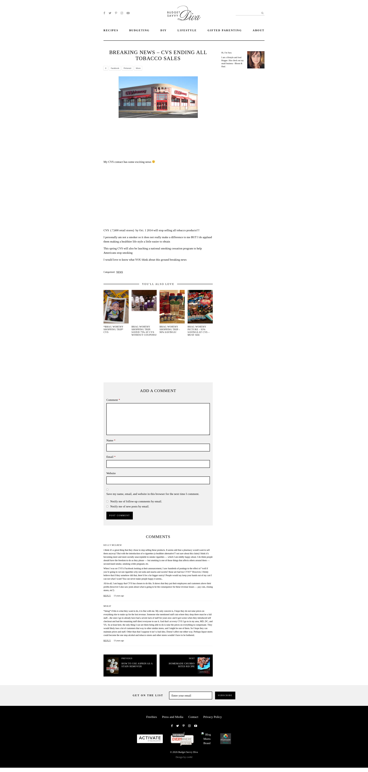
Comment (113, 399)
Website (111, 473)
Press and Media (172, 717)
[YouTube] (128, 13)
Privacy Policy (212, 717)
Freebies (151, 717)
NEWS (119, 272)
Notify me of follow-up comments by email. (136, 501)
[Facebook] (104, 13)
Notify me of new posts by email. (129, 506)
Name (110, 440)
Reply (107, 596)
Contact (193, 717)
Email (111, 456)
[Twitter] (110, 13)
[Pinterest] (116, 13)
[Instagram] (121, 13)
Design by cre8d (184, 757)
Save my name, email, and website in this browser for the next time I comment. (152, 493)
